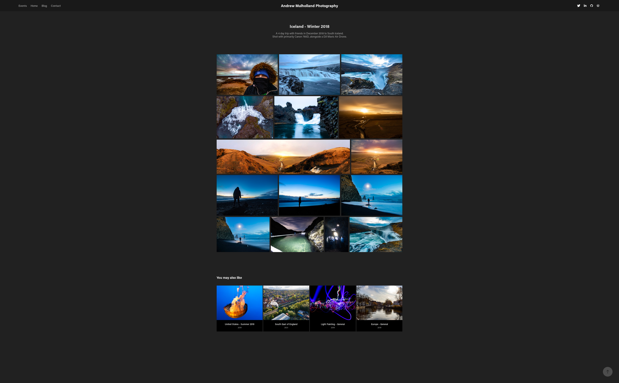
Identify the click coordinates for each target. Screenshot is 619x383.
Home (34, 5)
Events (23, 5)
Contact (56, 5)
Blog (44, 5)
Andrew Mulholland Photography (309, 5)
